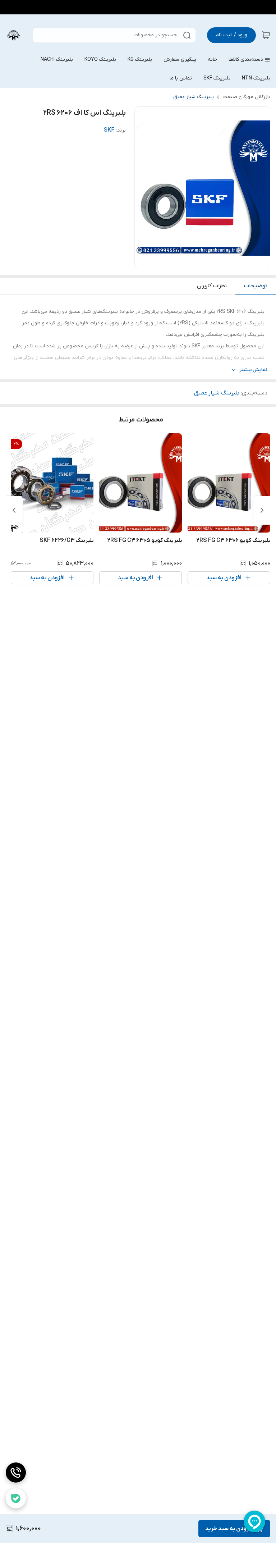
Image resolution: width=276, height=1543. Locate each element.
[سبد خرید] (266, 35)
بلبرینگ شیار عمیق (193, 96)
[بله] (16, 1498)
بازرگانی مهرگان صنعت (246, 96)
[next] (14, 510)
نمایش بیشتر (253, 369)
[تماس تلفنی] (16, 1472)
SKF (109, 130)
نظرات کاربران (212, 285)
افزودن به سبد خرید (229, 1528)
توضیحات (255, 285)
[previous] (262, 510)
